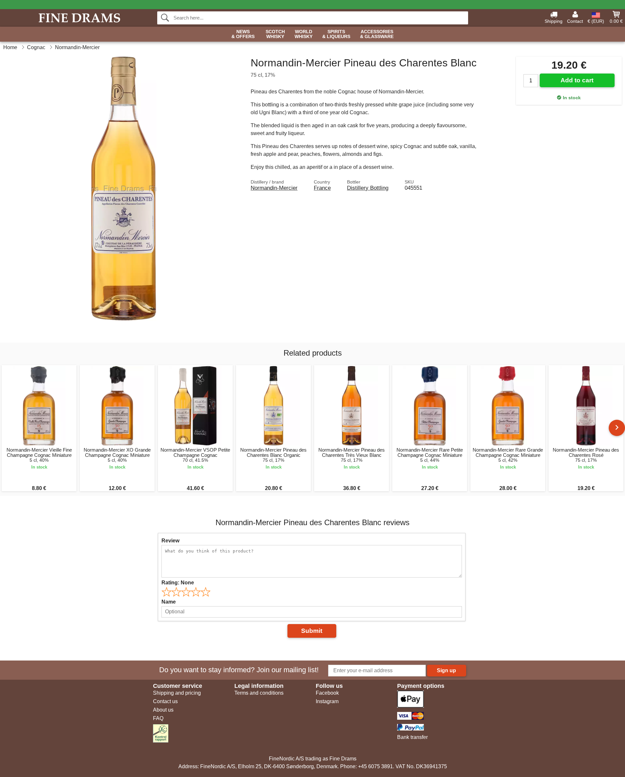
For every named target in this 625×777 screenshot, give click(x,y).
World (303, 34)
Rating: (177, 582)
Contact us (165, 701)
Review (170, 540)
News (243, 34)
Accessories (377, 34)
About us (163, 710)
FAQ (158, 718)
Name (168, 602)
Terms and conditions (259, 693)
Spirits (336, 34)
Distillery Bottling (367, 187)
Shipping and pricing (177, 693)
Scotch (275, 34)
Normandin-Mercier (274, 187)
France (322, 187)
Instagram (327, 701)
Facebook (327, 693)
